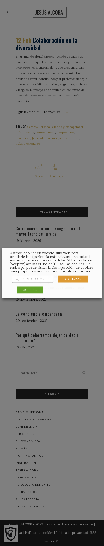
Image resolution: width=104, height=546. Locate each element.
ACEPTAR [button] (30, 290)
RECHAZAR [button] (73, 279)
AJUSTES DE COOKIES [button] (33, 279)
